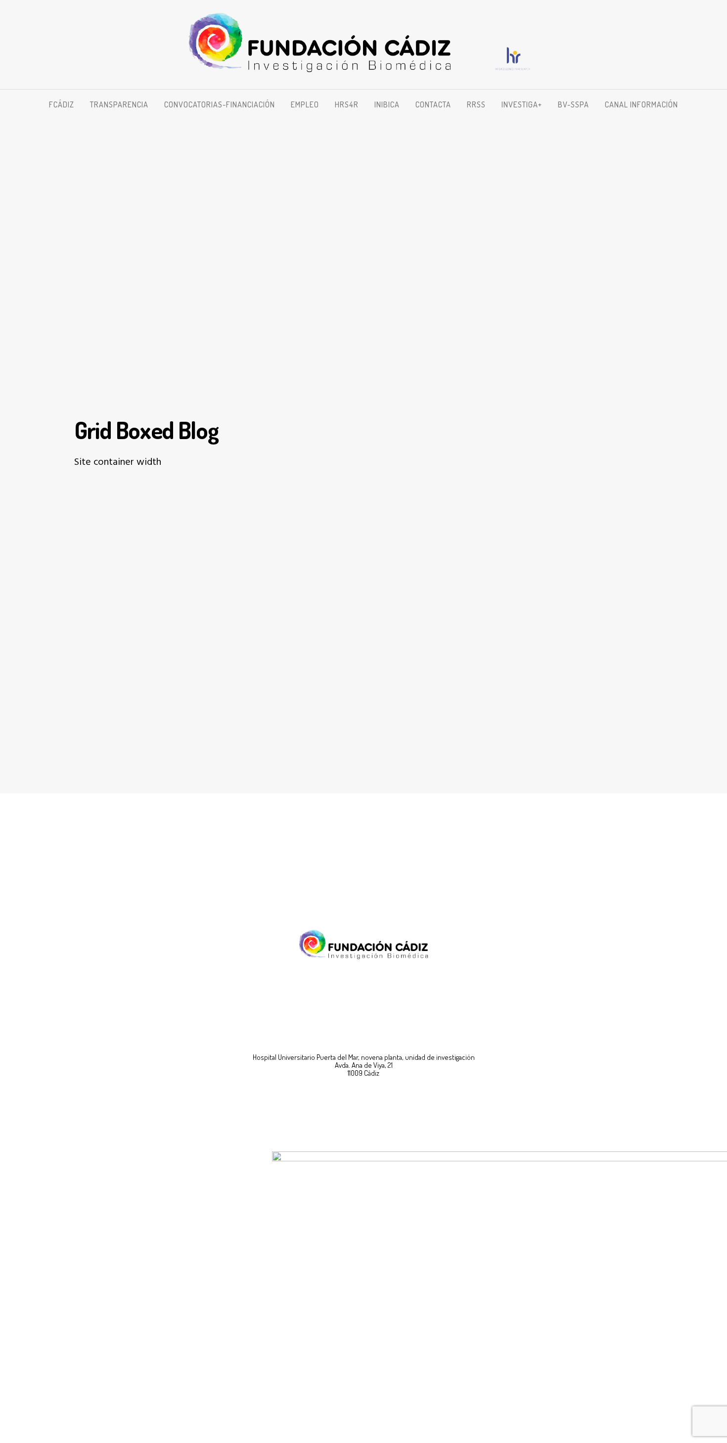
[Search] (681, 104)
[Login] (703, 104)
